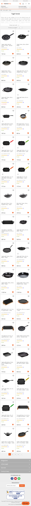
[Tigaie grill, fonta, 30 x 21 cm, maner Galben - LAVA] (23, 381)
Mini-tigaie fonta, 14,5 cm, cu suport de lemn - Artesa (23, 124)
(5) (7, 49)
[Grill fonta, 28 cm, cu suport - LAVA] (23, 301)
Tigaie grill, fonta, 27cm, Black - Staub (7, 257)
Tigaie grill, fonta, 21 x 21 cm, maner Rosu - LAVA (7, 151)
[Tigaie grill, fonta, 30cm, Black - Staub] (7, 89)
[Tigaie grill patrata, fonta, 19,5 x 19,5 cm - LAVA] (7, 116)
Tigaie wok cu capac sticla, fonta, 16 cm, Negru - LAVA (7, 442)
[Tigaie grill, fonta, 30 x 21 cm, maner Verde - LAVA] (7, 407)
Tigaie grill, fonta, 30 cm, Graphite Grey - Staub (22, 71)
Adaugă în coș (12, 54)
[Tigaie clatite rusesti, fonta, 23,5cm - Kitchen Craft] (23, 328)
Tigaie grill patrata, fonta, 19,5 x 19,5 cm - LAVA (7, 124)
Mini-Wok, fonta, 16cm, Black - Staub (22, 204)
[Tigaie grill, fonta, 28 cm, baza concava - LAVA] (23, 248)
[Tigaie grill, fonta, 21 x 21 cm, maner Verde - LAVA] (23, 142)
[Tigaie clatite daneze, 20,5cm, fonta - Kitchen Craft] (7, 36)
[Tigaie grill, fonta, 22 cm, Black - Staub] (23, 222)
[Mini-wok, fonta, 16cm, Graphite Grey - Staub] (7, 195)
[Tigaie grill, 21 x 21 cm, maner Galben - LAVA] (23, 169)
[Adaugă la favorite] (13, 31)
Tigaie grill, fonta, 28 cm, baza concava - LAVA (22, 257)
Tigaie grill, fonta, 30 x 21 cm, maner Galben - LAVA (23, 389)
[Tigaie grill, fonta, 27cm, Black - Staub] (7, 248)
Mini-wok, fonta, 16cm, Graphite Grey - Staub (6, 204)
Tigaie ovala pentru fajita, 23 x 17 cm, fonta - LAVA (23, 442)
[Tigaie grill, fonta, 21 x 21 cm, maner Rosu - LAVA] (7, 142)
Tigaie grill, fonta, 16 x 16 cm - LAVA (7, 389)
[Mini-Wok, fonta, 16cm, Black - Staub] (23, 195)
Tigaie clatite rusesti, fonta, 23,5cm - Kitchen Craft (23, 336)
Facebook (12, 478)
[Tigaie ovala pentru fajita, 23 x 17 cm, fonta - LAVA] (23, 434)
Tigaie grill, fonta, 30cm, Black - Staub (7, 98)
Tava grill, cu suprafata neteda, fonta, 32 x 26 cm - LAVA (7, 231)
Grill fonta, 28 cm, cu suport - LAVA (23, 310)
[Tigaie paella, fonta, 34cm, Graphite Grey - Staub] (23, 275)
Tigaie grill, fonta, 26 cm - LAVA (23, 98)
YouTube (15, 478)
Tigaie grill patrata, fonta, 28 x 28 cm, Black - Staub (22, 363)
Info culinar (15, 1)
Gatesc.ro (5, 1)
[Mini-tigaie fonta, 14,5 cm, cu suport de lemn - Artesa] (23, 116)
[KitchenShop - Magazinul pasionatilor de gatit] (7, 3)
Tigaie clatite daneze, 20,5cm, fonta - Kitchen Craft (6, 45)
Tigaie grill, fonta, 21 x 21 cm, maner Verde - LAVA (22, 151)
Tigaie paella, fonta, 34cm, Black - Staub (7, 283)
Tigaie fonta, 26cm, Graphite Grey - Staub (6, 71)
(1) (7, 208)
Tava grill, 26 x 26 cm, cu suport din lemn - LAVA (7, 336)
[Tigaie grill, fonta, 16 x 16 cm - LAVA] (7, 381)
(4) (23, 102)
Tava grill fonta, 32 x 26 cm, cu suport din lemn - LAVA (23, 416)
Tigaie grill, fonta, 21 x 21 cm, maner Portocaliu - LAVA (7, 178)
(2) (7, 234)
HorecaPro (25, 1)
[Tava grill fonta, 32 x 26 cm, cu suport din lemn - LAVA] (23, 407)
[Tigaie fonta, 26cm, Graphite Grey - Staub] (7, 63)
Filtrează (3, 6)
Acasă (1, 10)
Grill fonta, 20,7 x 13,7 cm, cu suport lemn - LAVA (7, 310)
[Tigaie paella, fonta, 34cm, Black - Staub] (7, 275)
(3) (7, 128)
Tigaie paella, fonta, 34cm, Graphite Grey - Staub (23, 283)
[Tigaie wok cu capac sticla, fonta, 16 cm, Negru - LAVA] (7, 434)
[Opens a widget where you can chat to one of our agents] (26, 503)
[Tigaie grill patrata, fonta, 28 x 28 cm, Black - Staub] (23, 354)
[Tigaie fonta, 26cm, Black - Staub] (23, 36)
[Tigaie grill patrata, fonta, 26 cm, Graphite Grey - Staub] (7, 354)
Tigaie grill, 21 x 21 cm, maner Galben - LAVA (22, 177)
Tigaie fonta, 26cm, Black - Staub (23, 45)
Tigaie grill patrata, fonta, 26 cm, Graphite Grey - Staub (7, 363)
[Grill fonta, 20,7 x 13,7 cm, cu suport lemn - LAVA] (7, 301)
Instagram (19, 478)
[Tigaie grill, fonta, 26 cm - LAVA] (23, 89)
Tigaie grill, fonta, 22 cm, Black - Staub (22, 230)
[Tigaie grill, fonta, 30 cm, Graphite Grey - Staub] (23, 63)
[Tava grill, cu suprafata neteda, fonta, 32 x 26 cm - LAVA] (7, 222)
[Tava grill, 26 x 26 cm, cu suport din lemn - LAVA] (7, 328)
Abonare (22, 485)
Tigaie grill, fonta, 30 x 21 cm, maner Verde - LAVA (7, 416)
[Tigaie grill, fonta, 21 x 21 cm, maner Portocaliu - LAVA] (7, 169)
